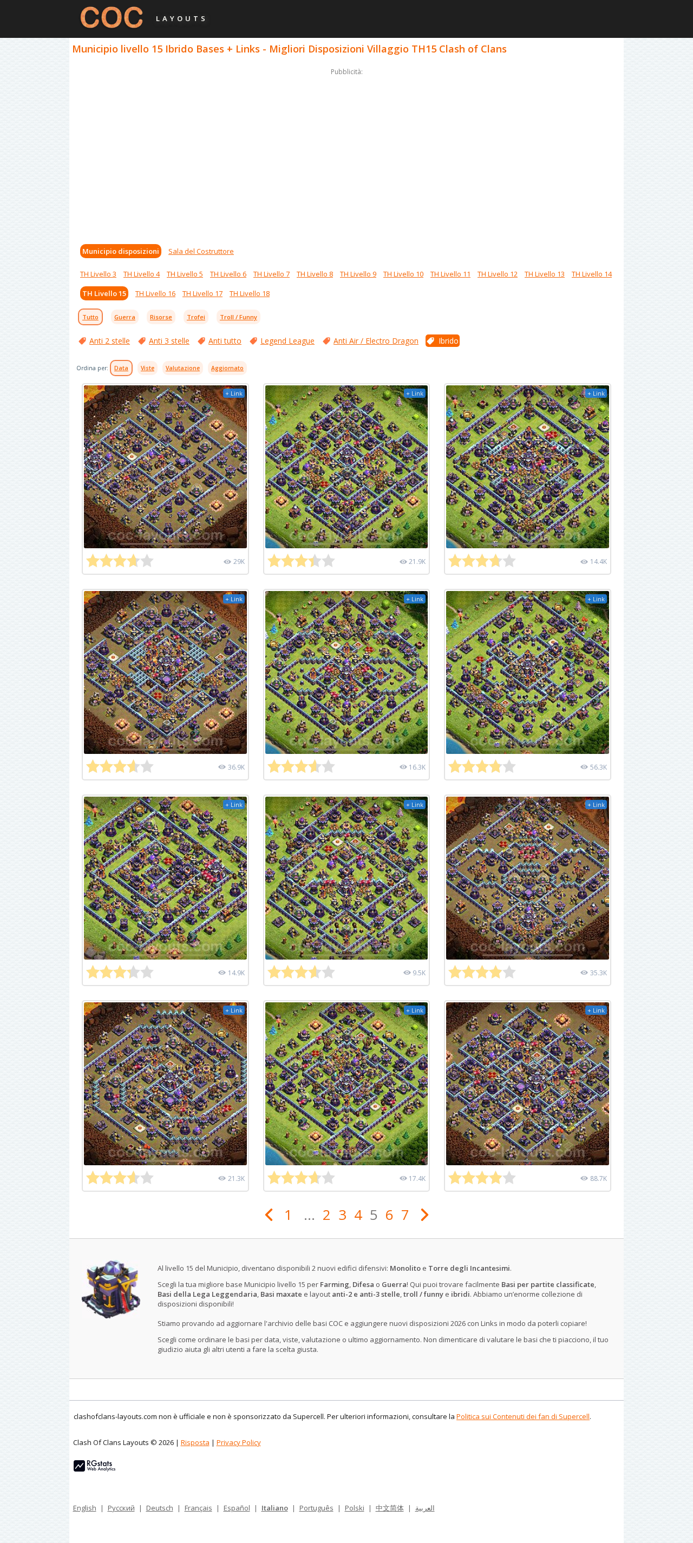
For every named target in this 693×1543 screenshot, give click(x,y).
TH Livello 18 (250, 293)
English (84, 1508)
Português (316, 1508)
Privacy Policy (239, 1442)
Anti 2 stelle (109, 341)
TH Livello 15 (104, 293)
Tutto (90, 317)
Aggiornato (227, 368)
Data (121, 368)
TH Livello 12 (498, 274)
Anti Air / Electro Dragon (376, 341)
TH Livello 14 (592, 274)
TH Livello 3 (98, 274)
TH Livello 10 (403, 274)
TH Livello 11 (450, 274)
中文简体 (390, 1508)
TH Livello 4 (141, 274)
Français (198, 1508)
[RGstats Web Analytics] (94, 1469)
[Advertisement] (346, 153)
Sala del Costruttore (201, 251)
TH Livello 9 (358, 274)
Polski (354, 1508)
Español (237, 1508)
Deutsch (159, 1508)
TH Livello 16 (155, 293)
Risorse (161, 317)
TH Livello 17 (202, 293)
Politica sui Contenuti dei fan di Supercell (523, 1416)
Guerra (124, 317)
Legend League (287, 341)
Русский (121, 1508)
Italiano (274, 1508)
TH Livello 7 (271, 274)
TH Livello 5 (185, 274)
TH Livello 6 (228, 274)
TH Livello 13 (545, 274)
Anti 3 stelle (169, 341)
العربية (425, 1508)
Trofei (196, 317)
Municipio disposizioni (120, 251)
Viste (147, 368)
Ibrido (449, 341)
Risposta (195, 1442)
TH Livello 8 (315, 274)
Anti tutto (224, 341)
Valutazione (183, 368)
